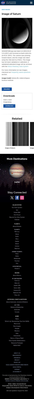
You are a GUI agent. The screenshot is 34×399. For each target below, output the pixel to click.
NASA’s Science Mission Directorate (17, 380)
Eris (17, 263)
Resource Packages (17, 343)
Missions (17, 331)
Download (9, 106)
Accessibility (17, 371)
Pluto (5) (17, 295)
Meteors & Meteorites (17, 307)
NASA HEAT (17, 345)
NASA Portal (17, 367)
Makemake (17, 258)
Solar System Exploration (10, 3)
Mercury (17, 231)
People (17, 328)
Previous (3, 173)
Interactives (17, 335)
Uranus (17, 246)
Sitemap (17, 369)
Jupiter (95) (17, 285)
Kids (17, 333)
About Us (17, 353)
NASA (2, 3)
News (17, 319)
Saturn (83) (17, 288)
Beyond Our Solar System (17, 217)
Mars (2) (17, 283)
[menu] (31, 3)
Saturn (17, 243)
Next (30, 173)
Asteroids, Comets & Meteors (17, 299)
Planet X (17, 268)
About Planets (17, 226)
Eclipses (17, 219)
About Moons (17, 275)
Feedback (17, 357)
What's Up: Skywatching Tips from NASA (17, 321)
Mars (17, 239)
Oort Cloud (17, 215)
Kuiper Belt (17, 212)
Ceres (17, 256)
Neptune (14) (17, 292)
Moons (17, 273)
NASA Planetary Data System (18, 66)
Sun (17, 210)
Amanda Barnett (21, 384)
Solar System (17, 205)
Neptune (17, 248)
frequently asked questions (20, 72)
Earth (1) (17, 280)
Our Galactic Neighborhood (10, 7)
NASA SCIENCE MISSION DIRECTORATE (17, 364)
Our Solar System (17, 207)
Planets (17, 224)
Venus (17, 234)
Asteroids (17, 309)
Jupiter (17, 182)
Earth (17, 236)
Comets (17, 312)
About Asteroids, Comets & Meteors (17, 302)
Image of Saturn (10, 148)
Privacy (17, 360)
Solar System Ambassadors (17, 340)
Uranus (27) (17, 290)
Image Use (17, 362)
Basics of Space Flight (17, 338)
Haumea (17, 261)
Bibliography (17, 355)
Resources (17, 323)
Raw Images (6, 9)
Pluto (17, 253)
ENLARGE (7, 89)
